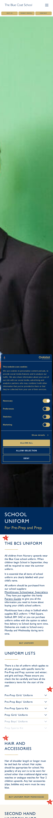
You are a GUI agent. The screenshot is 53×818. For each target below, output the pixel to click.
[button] (46, 5)
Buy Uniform (26, 643)
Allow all (26, 443)
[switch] (46, 409)
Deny (27, 458)
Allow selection (26, 451)
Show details (38, 435)
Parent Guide (13, 598)
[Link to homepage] (18, 5)
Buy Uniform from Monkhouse (26, 797)
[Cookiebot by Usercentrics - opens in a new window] (39, 357)
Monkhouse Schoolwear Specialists (26, 592)
